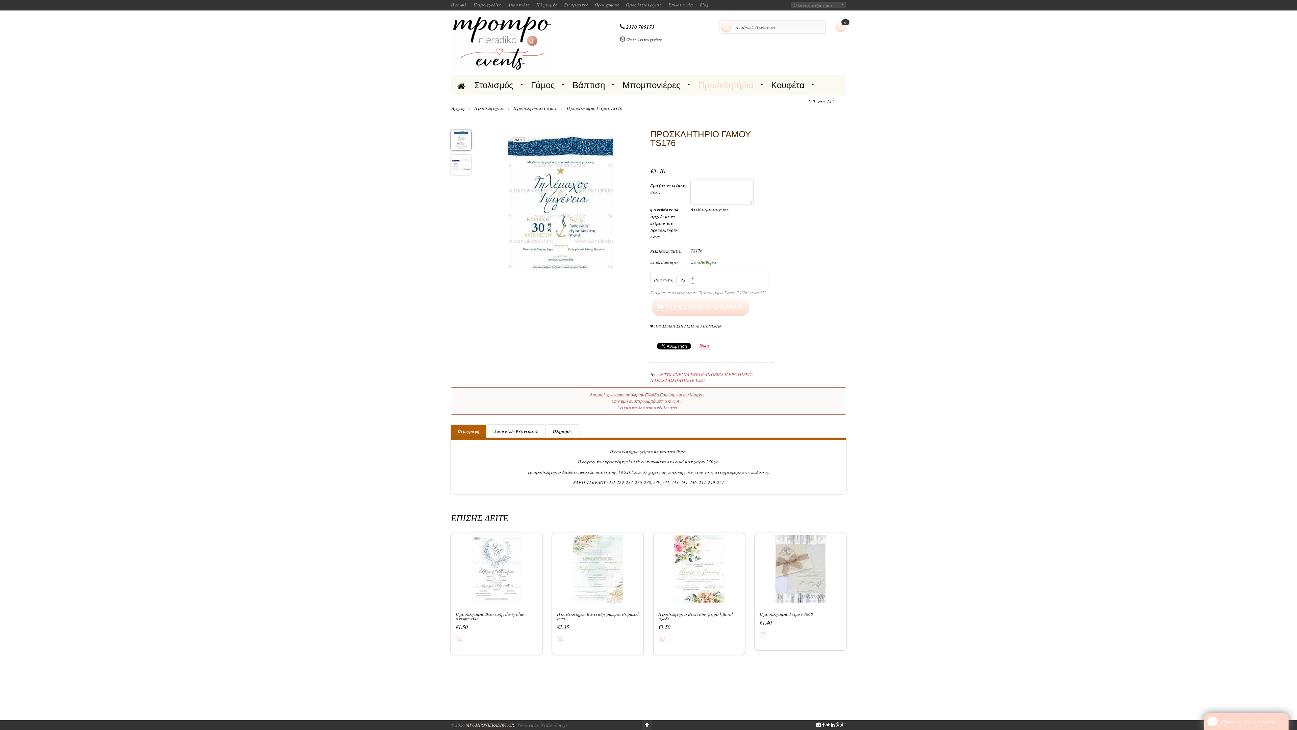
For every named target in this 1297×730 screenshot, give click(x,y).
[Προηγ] (802, 101)
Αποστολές (518, 5)
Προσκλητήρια (726, 85)
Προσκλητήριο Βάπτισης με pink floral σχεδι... (695, 616)
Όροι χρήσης (607, 5)
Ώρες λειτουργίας (643, 5)
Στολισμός (493, 85)
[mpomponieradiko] (501, 42)
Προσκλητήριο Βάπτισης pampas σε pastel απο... (598, 616)
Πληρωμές (546, 5)
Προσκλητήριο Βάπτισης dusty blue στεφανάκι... (490, 616)
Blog (704, 5)
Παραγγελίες (487, 5)
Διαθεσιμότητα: (664, 262)
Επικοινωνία (680, 5)
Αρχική (458, 108)
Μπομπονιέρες (651, 85)
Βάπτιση (589, 85)
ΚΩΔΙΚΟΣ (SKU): (665, 251)
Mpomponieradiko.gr (490, 725)
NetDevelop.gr (554, 725)
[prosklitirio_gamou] (561, 203)
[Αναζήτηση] (726, 27)
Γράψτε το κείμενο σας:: (668, 188)
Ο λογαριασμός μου (813, 5)
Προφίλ (458, 5)
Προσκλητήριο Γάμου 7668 (786, 614)
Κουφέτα (788, 85)
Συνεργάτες (576, 5)
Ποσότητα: (663, 280)
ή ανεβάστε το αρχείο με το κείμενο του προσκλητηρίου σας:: (664, 223)
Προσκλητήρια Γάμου (535, 108)
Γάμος (543, 85)
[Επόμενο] (840, 101)
